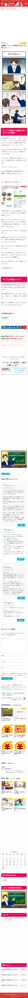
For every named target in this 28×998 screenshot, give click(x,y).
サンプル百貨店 (6, 473)
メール (3, 661)
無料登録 (4, 318)
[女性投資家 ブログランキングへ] (6, 369)
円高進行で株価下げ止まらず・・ (10, 969)
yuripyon (8, 768)
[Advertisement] (14, 25)
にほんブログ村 (14, 358)
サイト (3, 667)
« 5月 (2, 868)
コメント (4, 638)
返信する (21, 525)
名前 (3, 655)
